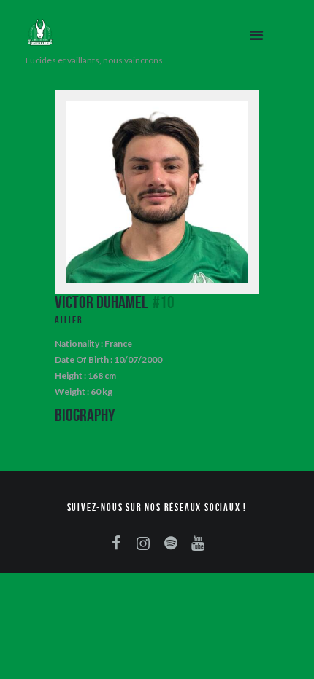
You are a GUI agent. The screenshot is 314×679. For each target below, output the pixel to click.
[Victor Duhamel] (157, 192)
